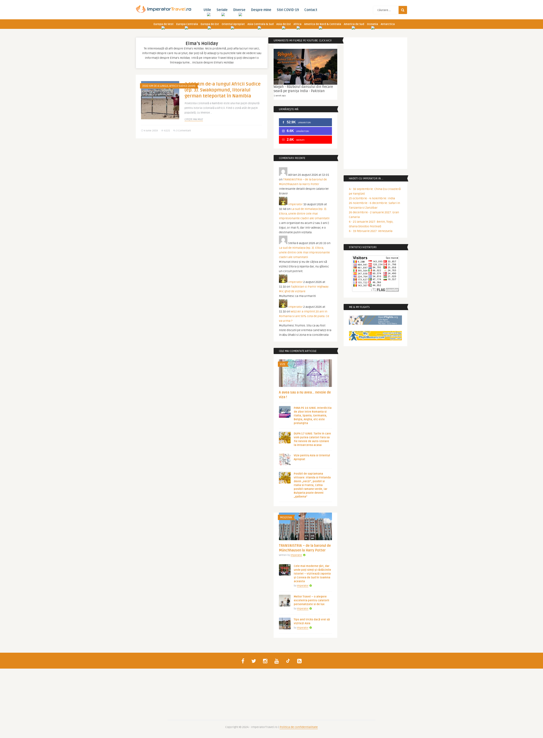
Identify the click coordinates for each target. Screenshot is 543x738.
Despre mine (261, 10)
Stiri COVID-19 (288, 10)
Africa (297, 24)
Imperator (295, 204)
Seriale (222, 10)
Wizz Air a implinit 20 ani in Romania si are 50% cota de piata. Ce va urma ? (304, 316)
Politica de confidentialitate (299, 727)
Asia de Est (283, 24)
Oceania (372, 24)
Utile (207, 10)
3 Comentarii (183, 130)
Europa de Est (210, 24)
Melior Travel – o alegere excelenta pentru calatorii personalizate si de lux (311, 600)
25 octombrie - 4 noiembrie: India (372, 198)
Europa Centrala (187, 24)
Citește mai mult (194, 119)
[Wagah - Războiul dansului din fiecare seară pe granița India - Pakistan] (305, 67)
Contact (310, 10)
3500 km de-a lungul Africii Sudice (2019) (168, 86)
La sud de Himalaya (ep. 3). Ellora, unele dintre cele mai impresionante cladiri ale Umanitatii (304, 213)
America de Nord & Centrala (322, 24)
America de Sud (354, 24)
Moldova (286, 517)
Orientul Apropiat (233, 24)
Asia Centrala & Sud (261, 24)
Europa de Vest (164, 24)
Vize (282, 364)
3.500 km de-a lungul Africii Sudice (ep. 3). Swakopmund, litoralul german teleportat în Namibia (223, 90)
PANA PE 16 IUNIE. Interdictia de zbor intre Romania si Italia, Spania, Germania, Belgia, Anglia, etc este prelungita (313, 415)
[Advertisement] (201, 174)
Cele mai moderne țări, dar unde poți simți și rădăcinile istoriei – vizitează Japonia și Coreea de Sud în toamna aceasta (312, 573)
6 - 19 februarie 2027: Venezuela (370, 231)
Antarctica (388, 24)
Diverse (239, 10)
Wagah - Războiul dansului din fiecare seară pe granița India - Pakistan (303, 89)
